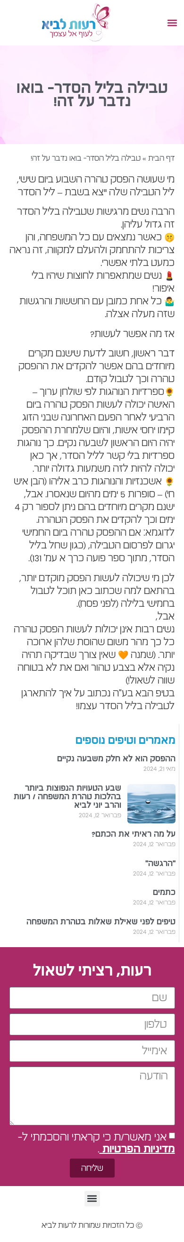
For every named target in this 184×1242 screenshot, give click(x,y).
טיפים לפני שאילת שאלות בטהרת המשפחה (101, 922)
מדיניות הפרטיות (137, 1149)
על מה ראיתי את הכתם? (134, 834)
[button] (172, 23)
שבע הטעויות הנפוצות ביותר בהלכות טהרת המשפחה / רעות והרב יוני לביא (67, 797)
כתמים (164, 892)
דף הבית (161, 158)
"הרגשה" (160, 864)
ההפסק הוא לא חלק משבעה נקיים (116, 759)
